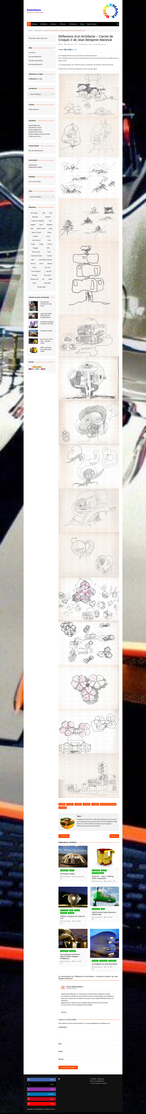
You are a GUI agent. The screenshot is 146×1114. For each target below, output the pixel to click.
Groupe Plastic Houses (35, 132)
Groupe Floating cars (35, 134)
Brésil (41, 224)
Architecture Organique (37, 220)
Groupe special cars (35, 136)
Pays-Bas (49, 271)
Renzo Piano (47, 275)
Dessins (96, 804)
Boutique (34, 24)
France (90, 44)
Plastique (71, 913)
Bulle (71, 910)
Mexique (49, 263)
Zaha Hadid (47, 283)
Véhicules (63, 24)
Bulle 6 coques (41, 228)
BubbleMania (34, 10)
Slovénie (104, 870)
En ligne (35, 79)
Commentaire (62, 1027)
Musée (34, 267)
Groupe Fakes (46, 134)
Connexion (32, 52)
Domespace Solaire (67, 874)
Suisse (34, 283)
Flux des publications (35, 56)
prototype (34, 275)
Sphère (50, 279)
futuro (49, 252)
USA (103, 909)
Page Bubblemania (34, 125)
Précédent (65, 836)
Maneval (63, 807)
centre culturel (36, 240)
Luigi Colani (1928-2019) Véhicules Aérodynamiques (46, 315)
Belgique (33, 224)
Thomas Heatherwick (98, 873)
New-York (47, 267)
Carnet (79, 804)
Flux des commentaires (36, 60)
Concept (77, 910)
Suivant (113, 836)
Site (43, 279)
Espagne (35, 248)
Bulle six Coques (36, 232)
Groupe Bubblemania (35, 130)
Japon (32, 259)
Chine (49, 240)
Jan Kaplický (112, 960)
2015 (50, 213)
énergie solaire (41, 287)
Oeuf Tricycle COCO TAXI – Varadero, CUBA (46, 341)
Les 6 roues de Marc (35, 181)
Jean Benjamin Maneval (99, 44)
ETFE (48, 248)
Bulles (62, 804)
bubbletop (49, 224)
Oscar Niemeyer (36, 271)
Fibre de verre (36, 252)
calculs (70, 804)
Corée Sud (63, 913)
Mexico (41, 263)
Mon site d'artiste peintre (36, 150)
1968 (43, 213)
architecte (48, 217)
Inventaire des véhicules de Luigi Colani (45, 303)
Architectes (43, 24)
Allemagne (35, 217)
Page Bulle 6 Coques (35, 127)
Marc (61, 44)
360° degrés (34, 213)
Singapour (72, 951)
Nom (60, 1043)
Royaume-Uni (34, 279)
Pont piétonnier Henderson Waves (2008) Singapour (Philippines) (70, 956)
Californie (35, 236)
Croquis (87, 804)
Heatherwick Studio (36, 255)
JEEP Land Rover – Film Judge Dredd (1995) (46, 349)
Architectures (73, 24)
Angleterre (95, 960)
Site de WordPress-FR (35, 64)
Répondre (63, 1012)
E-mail (60, 1051)
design (41, 244)
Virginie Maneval (91, 24)
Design (82, 24)
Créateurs (53, 24)
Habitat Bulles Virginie (35, 167)
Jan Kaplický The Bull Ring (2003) (104, 964)
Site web (61, 1059)
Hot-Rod (49, 255)
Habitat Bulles (33, 165)
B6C (50, 220)
